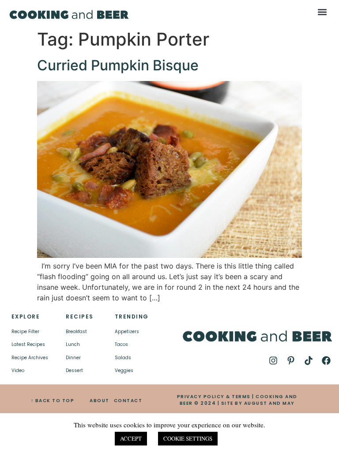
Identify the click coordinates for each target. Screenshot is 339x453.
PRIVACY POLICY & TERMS (214, 396)
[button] (322, 11)
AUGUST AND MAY (269, 403)
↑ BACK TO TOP (53, 400)
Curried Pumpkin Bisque (118, 65)
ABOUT (99, 400)
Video (17, 370)
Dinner (73, 357)
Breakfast (76, 331)
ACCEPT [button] (131, 438)
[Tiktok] (308, 360)
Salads (123, 357)
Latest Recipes (28, 344)
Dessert (74, 370)
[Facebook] (326, 360)
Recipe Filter (25, 331)
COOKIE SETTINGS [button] (187, 438)
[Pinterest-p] (291, 360)
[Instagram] (273, 360)
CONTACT (128, 400)
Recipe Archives (29, 357)
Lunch (73, 344)
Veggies (124, 370)
